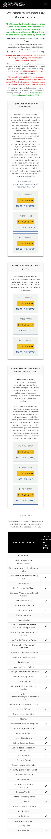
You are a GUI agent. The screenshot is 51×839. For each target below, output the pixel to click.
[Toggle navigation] (45, 4)
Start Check (24, 200)
